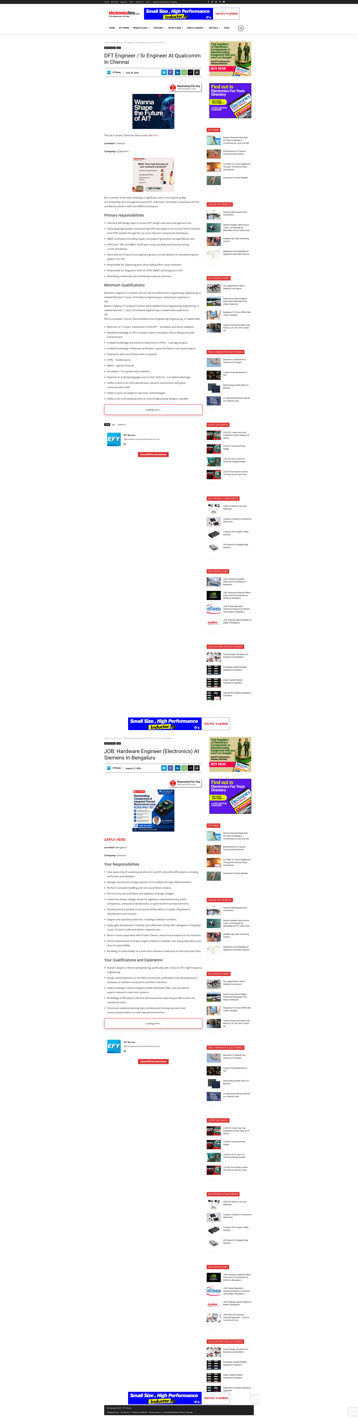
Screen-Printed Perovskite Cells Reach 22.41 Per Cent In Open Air (236, 328)
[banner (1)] (153, 191)
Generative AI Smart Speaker (235, 178)
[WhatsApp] (184, 72)
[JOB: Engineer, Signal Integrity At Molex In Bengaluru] (214, 622)
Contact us (126, 1412)
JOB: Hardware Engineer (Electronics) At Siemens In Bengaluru (234, 582)
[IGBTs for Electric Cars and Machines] (214, 509)
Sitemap (189, 1412)
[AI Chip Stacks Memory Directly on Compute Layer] (214, 401)
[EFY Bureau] (109, 72)
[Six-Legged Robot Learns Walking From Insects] (214, 288)
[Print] (197, 72)
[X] (220, 2)
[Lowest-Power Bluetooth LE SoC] (214, 375)
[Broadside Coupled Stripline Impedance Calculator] (214, 670)
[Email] (190, 72)
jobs (113, 424)
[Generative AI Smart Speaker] (214, 180)
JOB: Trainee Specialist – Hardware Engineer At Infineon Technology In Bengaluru (236, 609)
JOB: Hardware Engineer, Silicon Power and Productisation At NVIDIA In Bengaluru (237, 595)
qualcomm (122, 424)
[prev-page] (208, 190)
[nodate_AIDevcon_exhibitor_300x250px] (153, 128)
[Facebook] (208, 2)
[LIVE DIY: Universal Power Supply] (214, 449)
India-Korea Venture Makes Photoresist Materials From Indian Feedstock (235, 301)
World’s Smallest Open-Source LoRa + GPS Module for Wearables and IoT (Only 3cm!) (236, 227)
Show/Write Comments (153, 454)
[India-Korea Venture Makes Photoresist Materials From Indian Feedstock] (214, 301)
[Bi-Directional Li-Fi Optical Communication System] (214, 154)
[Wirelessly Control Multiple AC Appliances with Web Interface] (214, 254)
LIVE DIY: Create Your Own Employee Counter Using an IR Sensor (236, 435)
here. (156, 135)
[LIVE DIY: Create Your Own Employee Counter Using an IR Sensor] (214, 435)
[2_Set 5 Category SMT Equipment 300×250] (230, 117)
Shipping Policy (113, 1412)
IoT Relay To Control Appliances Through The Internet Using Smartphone (236, 167)
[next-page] (213, 190)
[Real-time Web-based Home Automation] (214, 215)
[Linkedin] (216, 2)
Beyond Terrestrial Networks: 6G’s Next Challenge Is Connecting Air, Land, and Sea (236, 140)
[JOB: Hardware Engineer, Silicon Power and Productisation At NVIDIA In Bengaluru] (214, 595)
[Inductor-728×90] (192, 19)
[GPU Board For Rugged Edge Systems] (214, 547)
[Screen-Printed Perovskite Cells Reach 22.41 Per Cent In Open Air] (214, 327)
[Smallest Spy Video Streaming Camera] (214, 241)
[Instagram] (212, 2)
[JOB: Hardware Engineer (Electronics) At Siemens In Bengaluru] (214, 581)
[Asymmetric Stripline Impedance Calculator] (214, 695)
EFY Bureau (117, 72)
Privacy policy (155, 1412)
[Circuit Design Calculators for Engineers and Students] (214, 657)
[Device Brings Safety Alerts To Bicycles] (214, 388)
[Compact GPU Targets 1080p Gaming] (214, 534)
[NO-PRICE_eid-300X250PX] (230, 75)
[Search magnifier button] (241, 28)
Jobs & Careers (116, 42)
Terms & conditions (139, 1412)
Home (106, 42)
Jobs (118, 48)
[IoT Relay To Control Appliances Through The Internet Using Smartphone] (214, 166)
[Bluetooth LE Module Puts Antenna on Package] (214, 362)
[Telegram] (164, 72)
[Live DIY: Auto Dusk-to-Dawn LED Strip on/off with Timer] (214, 474)
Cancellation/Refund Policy (174, 1412)
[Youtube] (224, 2)
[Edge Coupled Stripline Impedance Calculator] (214, 683)
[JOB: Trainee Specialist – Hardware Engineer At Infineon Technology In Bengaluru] (214, 609)
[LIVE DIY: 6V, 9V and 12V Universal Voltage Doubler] (214, 461)
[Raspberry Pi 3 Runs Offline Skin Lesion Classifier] (214, 315)
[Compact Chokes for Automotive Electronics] (214, 521)
